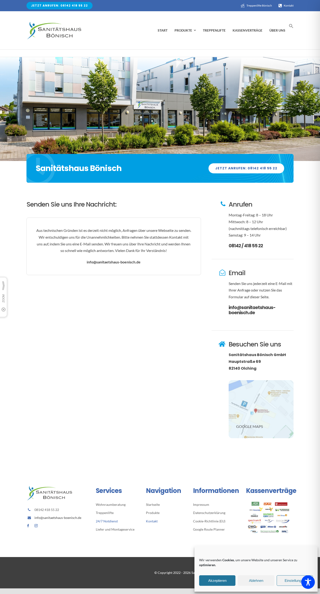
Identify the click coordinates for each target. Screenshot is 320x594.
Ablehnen (256, 581)
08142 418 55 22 (46, 510)
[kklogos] (270, 503)
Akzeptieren (217, 581)
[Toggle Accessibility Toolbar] (308, 582)
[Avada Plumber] (54, 22)
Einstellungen (295, 581)
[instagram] (36, 525)
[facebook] (28, 525)
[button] (291, 27)
